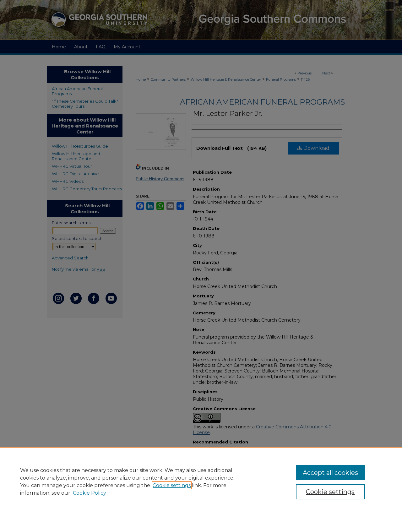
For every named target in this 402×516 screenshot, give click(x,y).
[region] (201, 481)
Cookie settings (172, 485)
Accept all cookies (330, 472)
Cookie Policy (89, 493)
